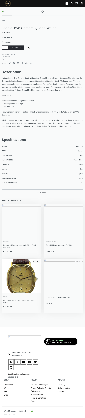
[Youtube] (23, 362)
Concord (6, 241)
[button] (42, 192)
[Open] (66, 3)
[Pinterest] (29, 362)
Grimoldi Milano (51, 241)
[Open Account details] (82, 3)
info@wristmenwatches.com (19, 374)
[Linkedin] (11, 367)
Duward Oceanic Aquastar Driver (58, 297)
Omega (5, 296)
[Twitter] (35, 362)
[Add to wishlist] (29, 47)
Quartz (7, 59)
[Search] (72, 3)
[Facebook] (11, 362)
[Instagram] (17, 362)
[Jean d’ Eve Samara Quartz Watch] (10, 63)
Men (3, 20)
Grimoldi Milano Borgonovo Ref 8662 (59, 245)
